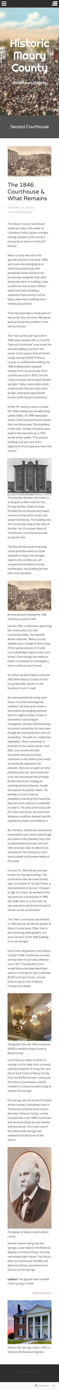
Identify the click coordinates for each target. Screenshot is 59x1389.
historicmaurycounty (20, 212)
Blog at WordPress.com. (29, 1372)
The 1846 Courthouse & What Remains (27, 192)
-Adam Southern (41, 1293)
